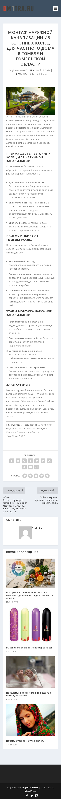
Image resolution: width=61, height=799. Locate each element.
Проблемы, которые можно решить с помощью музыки (28, 694)
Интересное (21, 73)
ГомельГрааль (14, 424)
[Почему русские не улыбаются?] (30, 720)
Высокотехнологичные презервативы (29, 647)
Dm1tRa (29, 70)
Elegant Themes (29, 787)
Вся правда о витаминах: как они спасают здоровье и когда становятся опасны (29, 595)
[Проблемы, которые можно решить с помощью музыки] (30, 672)
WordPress (30, 791)
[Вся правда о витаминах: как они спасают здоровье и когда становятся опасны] (30, 573)
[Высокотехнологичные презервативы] (30, 624)
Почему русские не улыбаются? (25, 740)
